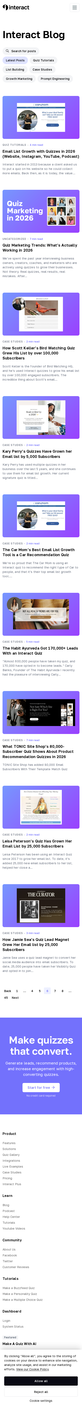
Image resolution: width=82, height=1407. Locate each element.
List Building (15, 69)
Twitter (8, 1261)
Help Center (11, 1216)
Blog (6, 1205)
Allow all (41, 1381)
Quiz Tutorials (43, 60)
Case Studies (42, 69)
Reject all (41, 1392)
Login (6, 1320)
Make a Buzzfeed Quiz (19, 1288)
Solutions (9, 1149)
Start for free (39, 1087)
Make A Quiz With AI (19, 1344)
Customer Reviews (16, 1267)
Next (15, 997)
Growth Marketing (19, 78)
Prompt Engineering (55, 78)
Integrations (11, 1160)
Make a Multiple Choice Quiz (23, 1299)
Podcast (9, 1211)
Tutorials (9, 1222)
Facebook (10, 1255)
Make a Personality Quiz (20, 1294)
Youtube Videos (14, 1228)
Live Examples (13, 1166)
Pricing (7, 1178)
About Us (9, 1249)
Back (7, 991)
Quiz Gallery (11, 1154)
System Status (13, 1326)
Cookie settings (41, 1400)
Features (9, 1143)
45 (6, 997)
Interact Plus (12, 1184)
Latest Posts (15, 60)
